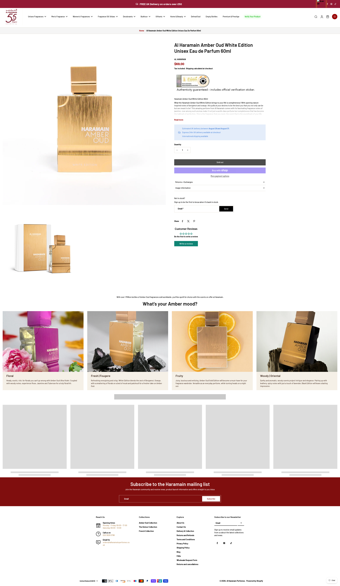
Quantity (177, 144)
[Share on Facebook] (182, 221)
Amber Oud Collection (148, 523)
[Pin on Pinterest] (194, 221)
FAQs (179, 556)
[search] (316, 16)
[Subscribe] (241, 523)
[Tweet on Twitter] (188, 221)
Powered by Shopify (254, 581)
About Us (180, 523)
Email (181, 209)
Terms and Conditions (186, 539)
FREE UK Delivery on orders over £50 (161, 4)
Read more (178, 120)
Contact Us (181, 527)
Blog (178, 552)
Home (141, 30)
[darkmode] (334, 16)
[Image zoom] (84, 123)
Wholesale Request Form (187, 560)
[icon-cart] (327, 16)
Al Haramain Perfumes (236, 581)
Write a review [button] (186, 243)
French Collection (146, 531)
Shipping (190, 68)
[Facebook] (327, 4)
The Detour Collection (148, 527)
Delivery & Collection (185, 531)
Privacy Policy (182, 543)
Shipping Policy (183, 548)
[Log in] (322, 16)
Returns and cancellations (187, 564)
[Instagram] (331, 4)
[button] (220, 162)
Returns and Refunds (185, 535)
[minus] (177, 150)
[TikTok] (335, 4)
